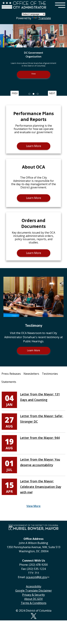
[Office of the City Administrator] (24, 8)
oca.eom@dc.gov (36, 577)
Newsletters (31, 374)
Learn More (33, 146)
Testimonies (50, 374)
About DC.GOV (33, 599)
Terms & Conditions (33, 603)
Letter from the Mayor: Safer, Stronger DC (41, 419)
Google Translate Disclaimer (33, 590)
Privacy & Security (33, 595)
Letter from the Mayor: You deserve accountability (40, 462)
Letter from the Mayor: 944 (40, 438)
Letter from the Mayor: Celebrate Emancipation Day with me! (40, 486)
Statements (8, 382)
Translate (44, 18)
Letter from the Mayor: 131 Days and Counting (40, 397)
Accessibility (33, 586)
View (33, 73)
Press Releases (11, 374)
